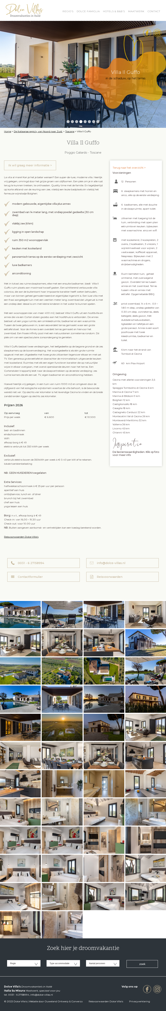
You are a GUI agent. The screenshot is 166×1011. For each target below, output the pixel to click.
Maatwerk (136, 11)
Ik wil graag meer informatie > (30, 165)
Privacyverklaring (139, 1001)
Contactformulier (30, 577)
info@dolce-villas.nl (111, 563)
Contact (154, 11)
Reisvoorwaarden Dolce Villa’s (21, 536)
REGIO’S (68, 11)
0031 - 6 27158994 (31, 563)
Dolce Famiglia (88, 11)
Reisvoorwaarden (109, 577)
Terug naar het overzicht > (129, 167)
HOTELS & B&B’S (114, 11)
